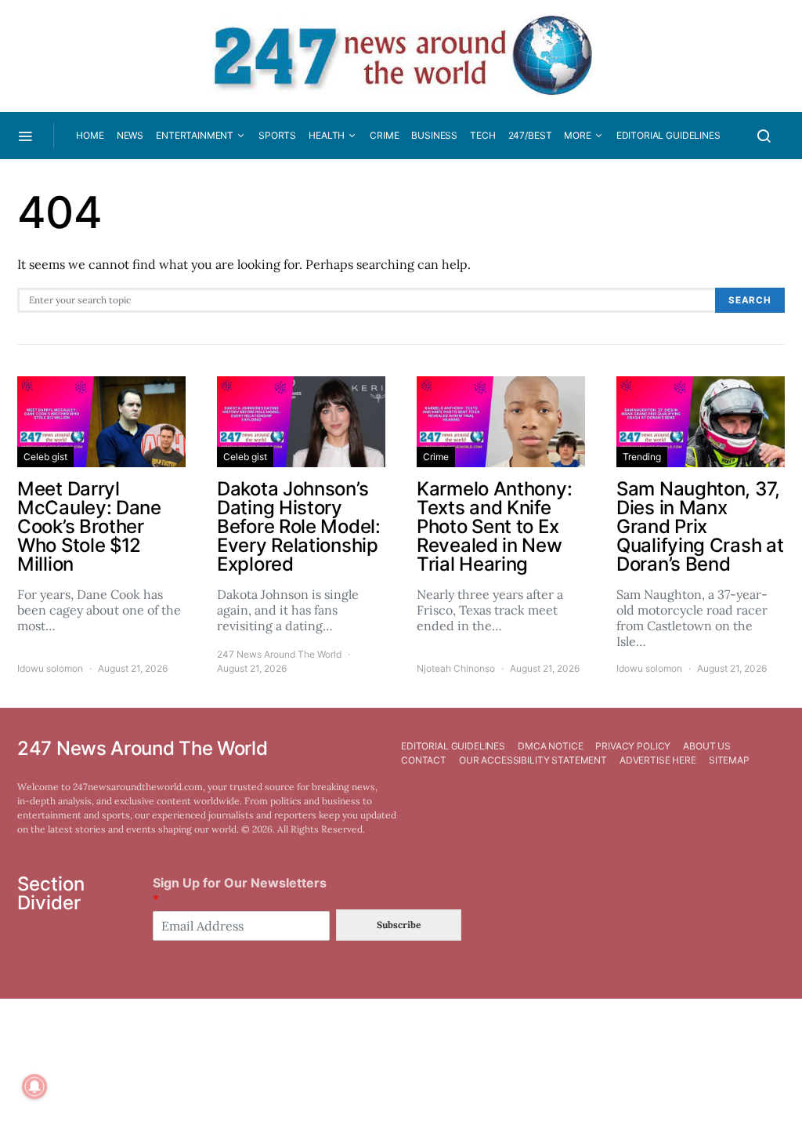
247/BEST (530, 135)
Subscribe (399, 925)
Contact (423, 760)
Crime (384, 135)
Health (327, 135)
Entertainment (194, 135)
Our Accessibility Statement (533, 760)
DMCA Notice (550, 746)
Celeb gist (45, 457)
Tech (482, 135)
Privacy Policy (632, 746)
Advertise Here (658, 760)
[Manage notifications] (34, 1086)
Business (434, 135)
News (130, 135)
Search (749, 300)
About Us (707, 746)
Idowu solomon (50, 668)
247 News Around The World (279, 654)
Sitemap (729, 760)
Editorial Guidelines (668, 135)
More (577, 135)
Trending (642, 457)
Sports (277, 135)
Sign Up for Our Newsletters (240, 891)
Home (89, 135)
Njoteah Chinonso (456, 668)
